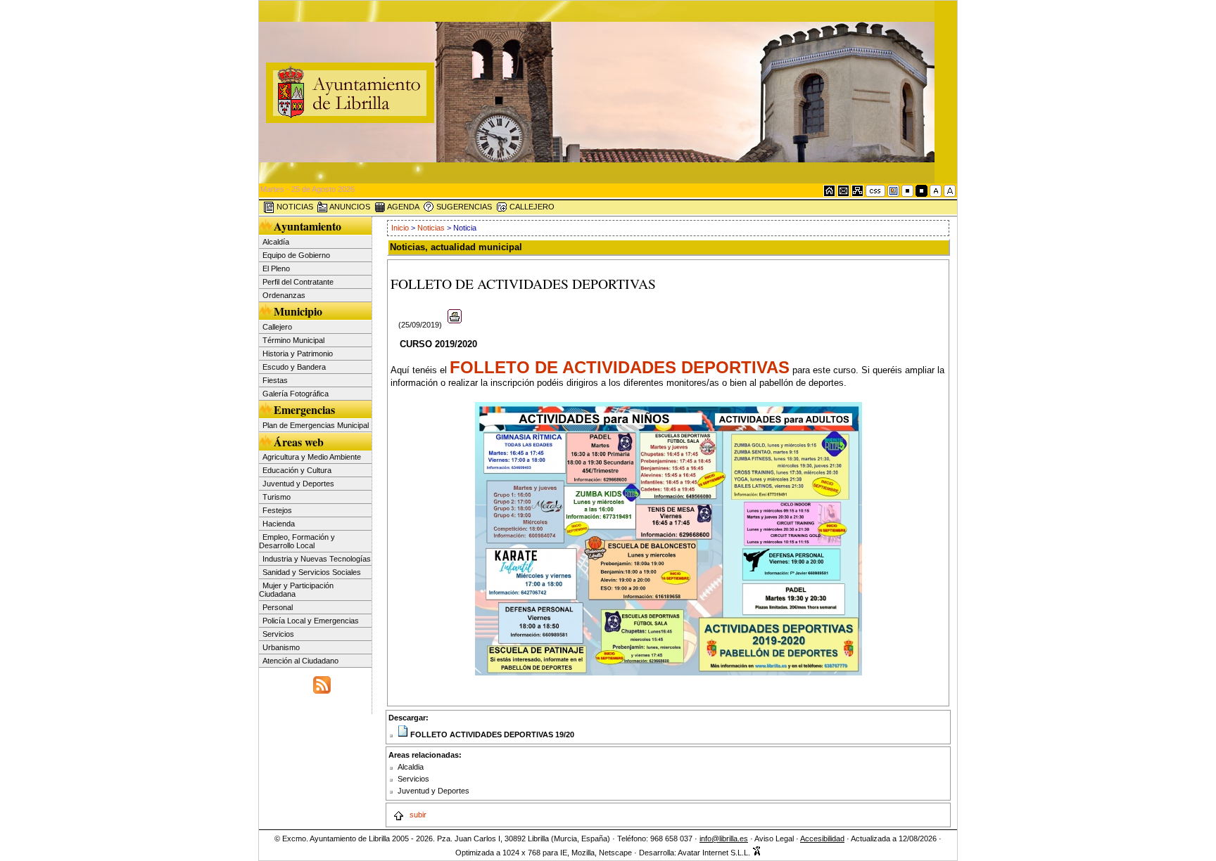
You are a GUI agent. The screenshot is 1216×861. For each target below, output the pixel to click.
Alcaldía (275, 242)
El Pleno (276, 268)
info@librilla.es (723, 838)
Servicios (278, 634)
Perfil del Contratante (298, 282)
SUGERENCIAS (463, 206)
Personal (277, 607)
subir (416, 814)
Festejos (277, 510)
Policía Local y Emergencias (310, 620)
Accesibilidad (822, 838)
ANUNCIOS (349, 206)
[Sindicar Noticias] (322, 683)
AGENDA (402, 206)
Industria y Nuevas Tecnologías (316, 559)
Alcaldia (411, 767)
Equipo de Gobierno (296, 255)
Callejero (277, 327)
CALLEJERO (531, 206)
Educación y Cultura (296, 470)
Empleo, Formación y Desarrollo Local (297, 541)
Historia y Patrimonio (297, 353)
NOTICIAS (293, 206)
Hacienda (278, 523)
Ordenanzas (283, 295)
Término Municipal (293, 340)
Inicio (401, 228)
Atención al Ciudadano (300, 660)
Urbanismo (281, 647)
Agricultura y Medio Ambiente (311, 457)
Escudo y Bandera (294, 367)
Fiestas (275, 380)
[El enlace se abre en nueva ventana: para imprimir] (455, 325)
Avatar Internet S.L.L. (715, 852)
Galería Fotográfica (295, 393)
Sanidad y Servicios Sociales (311, 572)
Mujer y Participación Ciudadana (296, 589)
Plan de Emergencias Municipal (315, 425)
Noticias (431, 228)
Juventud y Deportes (298, 483)
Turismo (276, 497)
